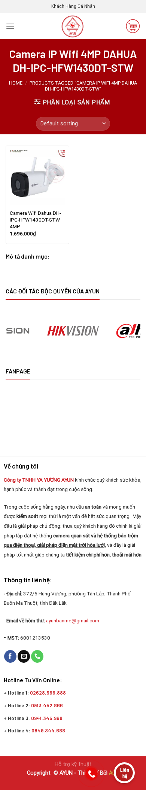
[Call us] (37, 656)
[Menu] (10, 26)
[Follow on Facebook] (10, 656)
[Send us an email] (24, 656)
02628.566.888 (48, 692)
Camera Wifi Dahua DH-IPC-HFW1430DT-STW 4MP (35, 219)
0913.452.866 (47, 705)
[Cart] (132, 26)
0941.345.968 (47, 718)
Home (15, 83)
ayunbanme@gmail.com (73, 620)
